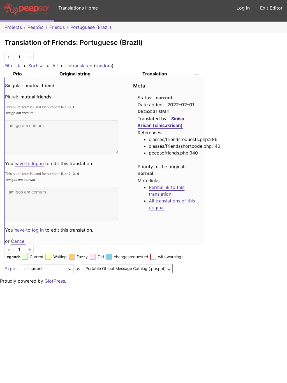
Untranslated (78, 65)
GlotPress (55, 281)
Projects (13, 27)
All (55, 65)
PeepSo (35, 27)
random (104, 65)
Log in (243, 8)
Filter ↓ (12, 65)
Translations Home (78, 8)
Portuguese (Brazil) (90, 27)
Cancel (18, 241)
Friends (57, 27)
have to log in (29, 163)
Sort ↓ (35, 65)
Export (11, 268)
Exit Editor (271, 8)
